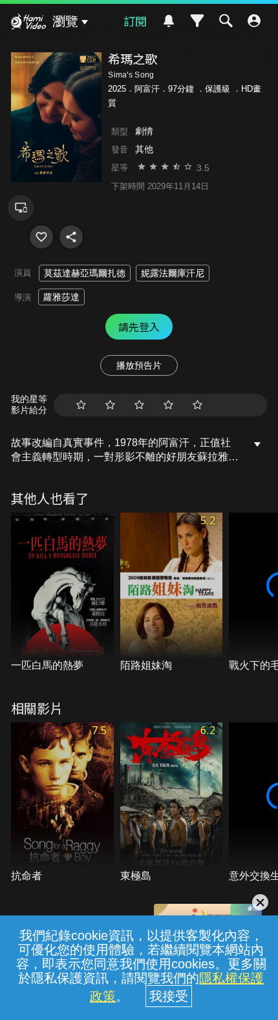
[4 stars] (168, 405)
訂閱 (135, 20)
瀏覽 (65, 21)
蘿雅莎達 (61, 297)
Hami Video (28, 23)
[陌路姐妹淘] (171, 593)
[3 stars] (139, 405)
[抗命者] (62, 802)
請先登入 (139, 326)
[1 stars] (81, 405)
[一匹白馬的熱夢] (62, 593)
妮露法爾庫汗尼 (172, 273)
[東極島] (171, 802)
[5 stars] (197, 405)
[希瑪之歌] (41, 237)
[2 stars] (110, 405)
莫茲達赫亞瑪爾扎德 (84, 273)
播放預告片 (139, 365)
